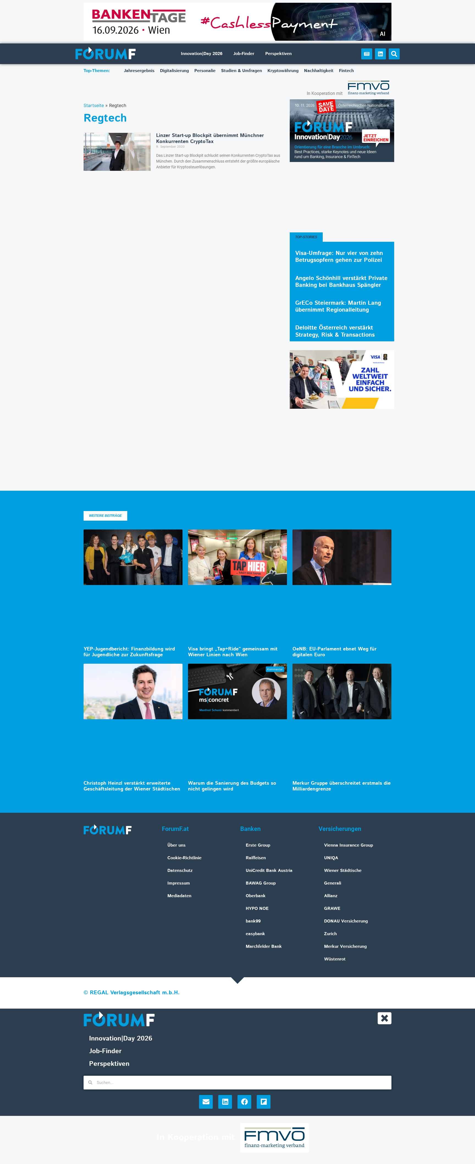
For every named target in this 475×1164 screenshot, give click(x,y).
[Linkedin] (380, 53)
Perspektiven (278, 54)
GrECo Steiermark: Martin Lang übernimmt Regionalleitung (338, 306)
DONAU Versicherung (346, 921)
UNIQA (331, 858)
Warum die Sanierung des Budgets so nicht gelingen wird (232, 786)
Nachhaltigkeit (318, 71)
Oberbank (256, 896)
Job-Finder (243, 54)
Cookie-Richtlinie (184, 858)
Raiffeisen (256, 858)
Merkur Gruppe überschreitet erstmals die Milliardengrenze (341, 786)
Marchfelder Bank (264, 946)
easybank (255, 934)
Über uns (176, 845)
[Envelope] (206, 1102)
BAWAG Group (261, 883)
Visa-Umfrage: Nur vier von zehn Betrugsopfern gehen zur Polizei (339, 256)
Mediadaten (179, 896)
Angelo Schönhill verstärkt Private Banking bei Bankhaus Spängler (341, 281)
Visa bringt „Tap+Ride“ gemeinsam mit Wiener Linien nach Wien (233, 652)
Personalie (205, 71)
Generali (332, 883)
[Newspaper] (366, 53)
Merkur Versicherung (345, 946)
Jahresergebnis (139, 71)
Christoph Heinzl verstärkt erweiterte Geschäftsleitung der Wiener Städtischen (132, 786)
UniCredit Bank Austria (269, 870)
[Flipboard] (263, 1102)
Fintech (346, 71)
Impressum (178, 883)
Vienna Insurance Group (348, 845)
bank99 (253, 921)
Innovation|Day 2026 (201, 54)
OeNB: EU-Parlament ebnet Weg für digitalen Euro (334, 652)
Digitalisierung (174, 71)
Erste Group (258, 845)
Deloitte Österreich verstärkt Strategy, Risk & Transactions (335, 331)
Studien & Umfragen (241, 71)
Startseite (94, 105)
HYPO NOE (257, 908)
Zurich (330, 934)
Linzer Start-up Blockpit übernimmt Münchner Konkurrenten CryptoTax (210, 138)
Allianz (331, 896)
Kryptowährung (283, 71)
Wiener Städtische (342, 870)
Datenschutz (180, 870)
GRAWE (332, 908)
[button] (394, 53)
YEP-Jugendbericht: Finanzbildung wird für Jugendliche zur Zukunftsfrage (129, 652)
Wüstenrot (335, 959)
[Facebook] (244, 1102)
